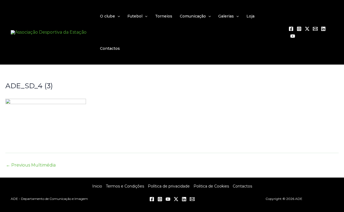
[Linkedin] (323, 28)
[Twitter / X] (307, 28)
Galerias (226, 16)
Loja (250, 16)
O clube (107, 16)
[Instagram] (299, 28)
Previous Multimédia (31, 165)
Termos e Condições (125, 186)
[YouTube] (292, 36)
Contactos (110, 48)
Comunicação (193, 16)
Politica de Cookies (211, 186)
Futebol (134, 16)
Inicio (97, 186)
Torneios (163, 16)
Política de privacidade (169, 186)
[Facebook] (291, 28)
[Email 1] (315, 28)
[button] (117, 16)
